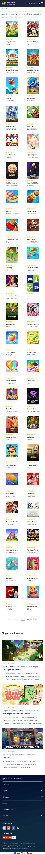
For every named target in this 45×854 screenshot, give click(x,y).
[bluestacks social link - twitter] (18, 828)
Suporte (5, 816)
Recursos (6, 797)
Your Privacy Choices (25, 853)
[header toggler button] (42, 3)
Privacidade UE (7, 848)
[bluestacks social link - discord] (4, 828)
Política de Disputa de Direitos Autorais (26, 847)
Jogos (5, 791)
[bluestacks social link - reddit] (8, 828)
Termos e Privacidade (9, 847)
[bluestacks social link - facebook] (13, 828)
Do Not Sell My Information (19, 848)
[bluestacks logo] (8, 3)
